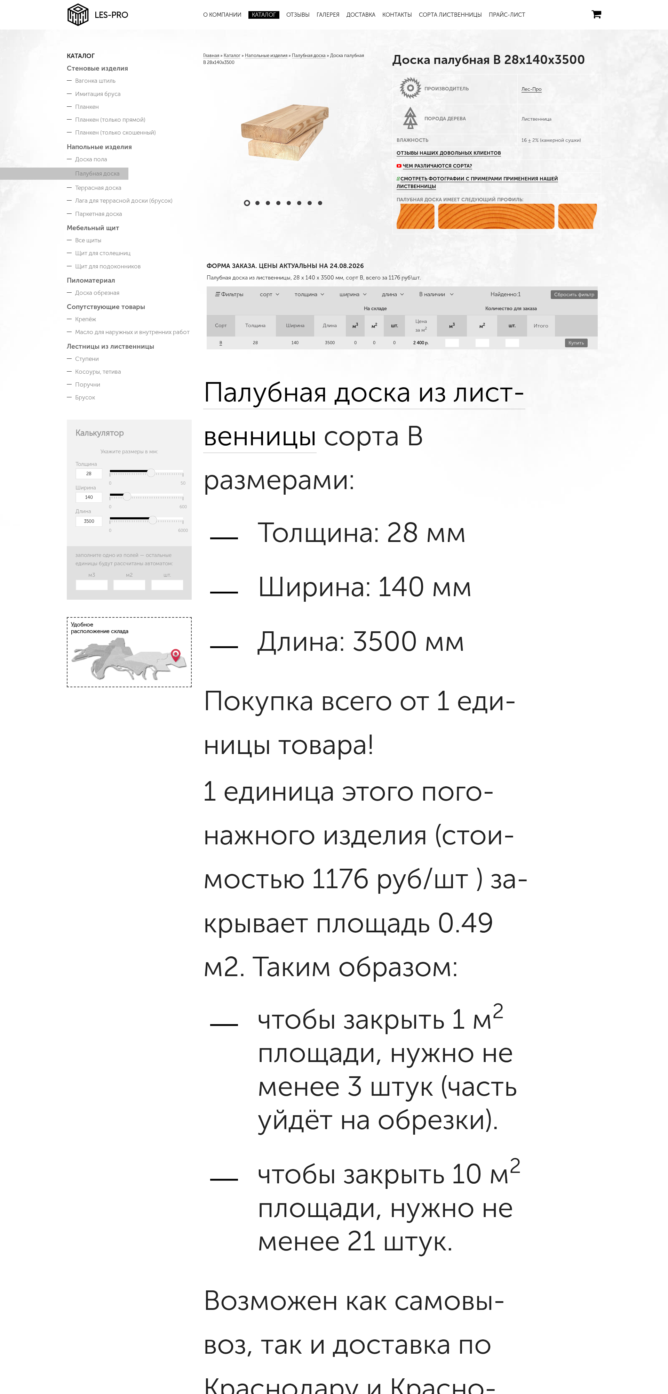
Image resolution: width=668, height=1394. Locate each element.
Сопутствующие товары (106, 307)
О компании (222, 14)
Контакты (397, 14)
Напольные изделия (99, 147)
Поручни (87, 384)
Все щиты (88, 240)
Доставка (361, 14)
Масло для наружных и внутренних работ (132, 332)
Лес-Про (532, 89)
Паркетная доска (98, 213)
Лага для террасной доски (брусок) (124, 200)
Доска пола (91, 159)
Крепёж (85, 319)
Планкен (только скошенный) (115, 132)
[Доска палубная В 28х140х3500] (283, 131)
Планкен (87, 106)
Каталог (264, 14)
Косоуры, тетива (98, 371)
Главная (211, 55)
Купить (576, 343)
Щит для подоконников (108, 266)
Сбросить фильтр (574, 295)
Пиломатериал (91, 280)
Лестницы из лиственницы (110, 346)
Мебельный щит (93, 228)
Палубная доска (97, 173)
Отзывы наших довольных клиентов (449, 153)
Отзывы (298, 14)
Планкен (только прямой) (110, 119)
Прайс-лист (507, 14)
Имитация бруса (98, 93)
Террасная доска (98, 187)
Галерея (328, 14)
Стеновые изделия (97, 68)
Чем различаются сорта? (437, 166)
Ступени (87, 358)
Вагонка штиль (95, 80)
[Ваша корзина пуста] (596, 14)
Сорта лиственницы (450, 14)
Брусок (85, 397)
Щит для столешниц (102, 253)
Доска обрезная (97, 292)
